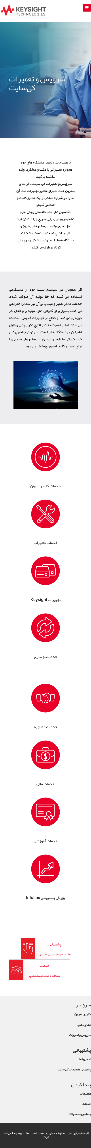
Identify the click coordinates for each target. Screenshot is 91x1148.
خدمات (86, 1104)
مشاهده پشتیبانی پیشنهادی (55, 954)
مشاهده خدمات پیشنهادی (44, 976)
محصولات (85, 1093)
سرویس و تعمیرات (80, 1035)
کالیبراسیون (82, 1014)
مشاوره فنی (84, 1025)
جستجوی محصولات (80, 1114)
